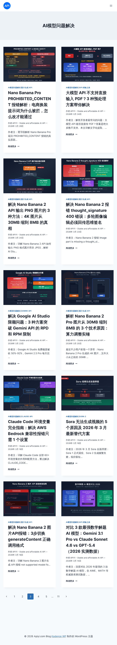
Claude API (27, 416)
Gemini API (26, 311)
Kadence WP (59, 636)
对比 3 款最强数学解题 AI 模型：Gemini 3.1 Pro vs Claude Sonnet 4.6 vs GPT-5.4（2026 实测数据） (87, 539)
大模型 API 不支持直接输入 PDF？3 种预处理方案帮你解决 (86, 98)
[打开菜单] (111, 5)
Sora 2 (82, 416)
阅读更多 (13, 146)
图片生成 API (26, 87)
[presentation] (29, 64)
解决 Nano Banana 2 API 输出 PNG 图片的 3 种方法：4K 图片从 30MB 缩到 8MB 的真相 (29, 216)
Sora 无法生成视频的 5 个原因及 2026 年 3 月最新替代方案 (86, 427)
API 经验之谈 (84, 87)
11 (58, 596)
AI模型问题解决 (14, 87)
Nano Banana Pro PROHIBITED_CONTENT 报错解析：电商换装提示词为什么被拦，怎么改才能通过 (29, 104)
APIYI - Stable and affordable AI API (28, 123)
